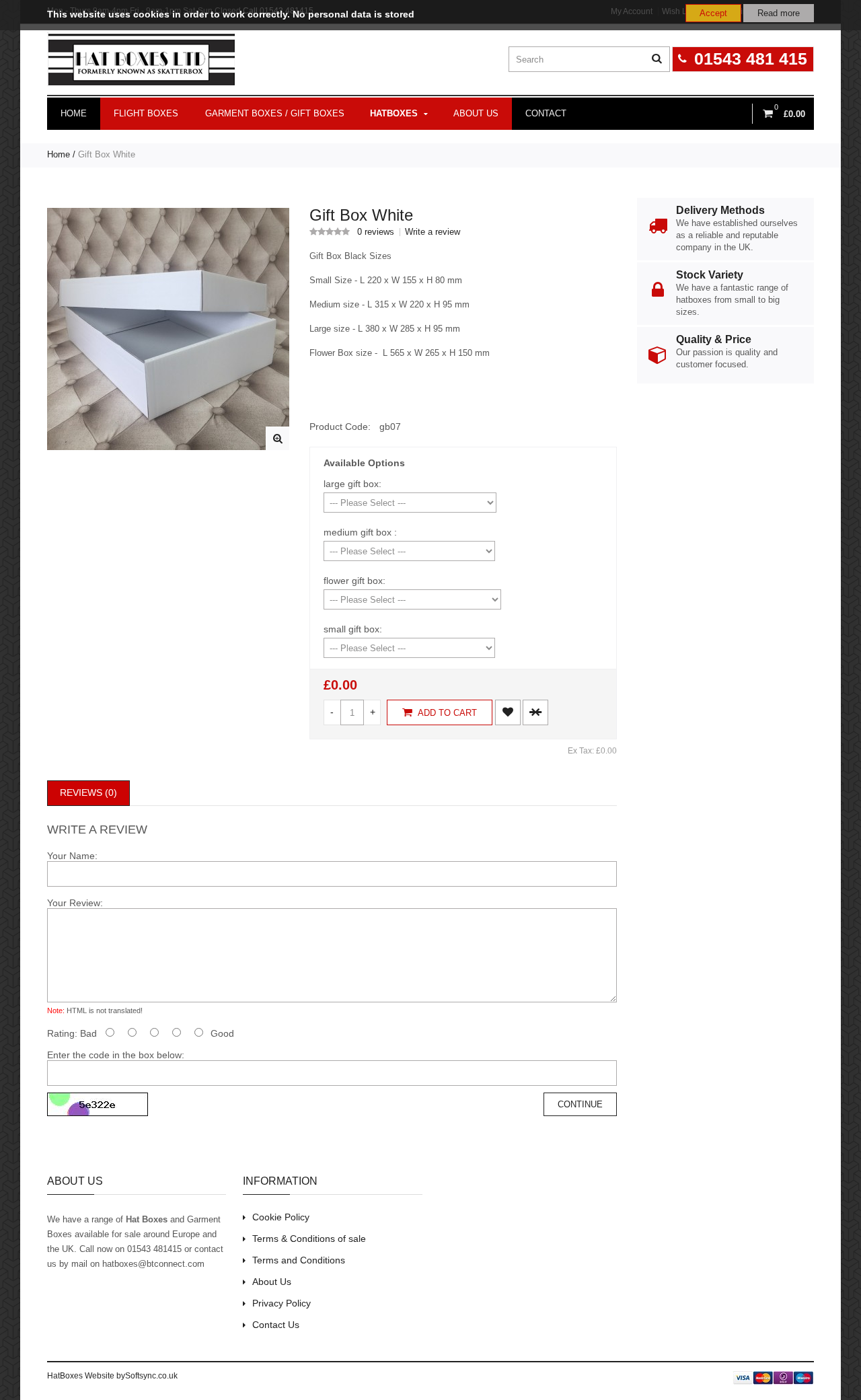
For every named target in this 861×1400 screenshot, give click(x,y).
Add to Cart (446, 713)
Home (74, 113)
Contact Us (275, 1324)
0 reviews (375, 232)
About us (475, 113)
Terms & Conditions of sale (309, 1238)
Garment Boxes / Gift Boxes (274, 113)
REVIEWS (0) (88, 792)
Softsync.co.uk (151, 1375)
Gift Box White (106, 154)
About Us (271, 1281)
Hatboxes (394, 113)
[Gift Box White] (277, 438)
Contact (545, 113)
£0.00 (340, 684)
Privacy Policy (281, 1303)
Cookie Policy (280, 1217)
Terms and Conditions (298, 1260)
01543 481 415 (750, 58)
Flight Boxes (146, 113)
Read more (778, 13)
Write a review (432, 232)
